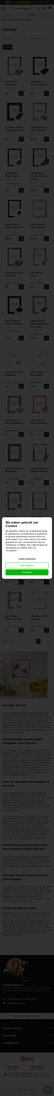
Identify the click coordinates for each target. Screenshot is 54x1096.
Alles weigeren (27, 565)
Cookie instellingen (27, 559)
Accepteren (27, 572)
